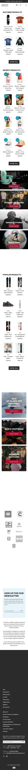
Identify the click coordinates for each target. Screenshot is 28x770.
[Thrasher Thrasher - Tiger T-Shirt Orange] (20, 20)
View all (14, 62)
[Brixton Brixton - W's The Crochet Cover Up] (20, 99)
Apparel (5, 704)
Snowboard (6, 692)
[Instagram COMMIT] (6, 756)
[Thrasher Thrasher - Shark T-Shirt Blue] (8, 41)
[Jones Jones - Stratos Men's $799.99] (8, 282)
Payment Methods (8, 722)
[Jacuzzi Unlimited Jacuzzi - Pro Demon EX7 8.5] (8, 20)
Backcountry (6, 694)
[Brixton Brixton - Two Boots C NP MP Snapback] (20, 143)
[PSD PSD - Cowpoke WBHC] (8, 348)
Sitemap (5, 731)
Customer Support (8, 728)
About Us (5, 712)
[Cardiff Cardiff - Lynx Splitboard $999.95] (20, 304)
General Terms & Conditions (10, 714)
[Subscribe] (21, 610)
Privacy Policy (7, 719)
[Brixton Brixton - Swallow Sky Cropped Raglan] (20, 77)
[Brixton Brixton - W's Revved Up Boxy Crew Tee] (20, 121)
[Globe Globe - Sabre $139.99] (8, 304)
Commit (5, 697)
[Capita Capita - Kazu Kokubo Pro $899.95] (8, 326)
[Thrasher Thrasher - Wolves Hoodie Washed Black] (20, 41)
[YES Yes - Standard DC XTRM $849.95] (20, 326)
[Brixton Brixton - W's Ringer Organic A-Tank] (8, 121)
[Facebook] (3, 756)
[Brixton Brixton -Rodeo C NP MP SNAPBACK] (8, 143)
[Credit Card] (14, 768)
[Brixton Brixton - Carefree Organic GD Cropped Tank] (8, 99)
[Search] (21, 5)
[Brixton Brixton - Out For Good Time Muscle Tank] (8, 77)
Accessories (6, 707)
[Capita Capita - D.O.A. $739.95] (20, 282)
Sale (4, 689)
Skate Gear (6, 699)
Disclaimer (6, 717)
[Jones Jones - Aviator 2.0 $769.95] (20, 348)
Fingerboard (6, 702)
